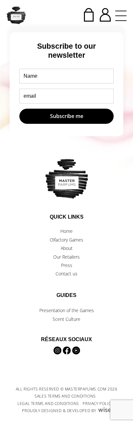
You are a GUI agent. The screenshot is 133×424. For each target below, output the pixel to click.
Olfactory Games (66, 240)
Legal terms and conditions (48, 403)
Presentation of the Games (66, 310)
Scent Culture (66, 319)
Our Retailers (66, 257)
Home (66, 231)
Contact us (66, 274)
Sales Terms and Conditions (65, 396)
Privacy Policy (98, 403)
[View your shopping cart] (89, 15)
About (67, 248)
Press (66, 265)
